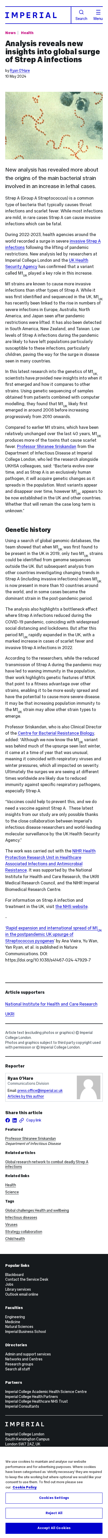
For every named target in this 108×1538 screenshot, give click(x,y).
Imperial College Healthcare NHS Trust (36, 1401)
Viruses (11, 1224)
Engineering (15, 1317)
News (10, 32)
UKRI (9, 1014)
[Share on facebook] (7, 1120)
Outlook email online (21, 1294)
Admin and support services (28, 1354)
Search (81, 18)
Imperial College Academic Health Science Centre (46, 1391)
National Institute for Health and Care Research (51, 1004)
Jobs (9, 1284)
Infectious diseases (21, 1217)
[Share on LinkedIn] (14, 1120)
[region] (54, 1492)
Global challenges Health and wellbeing (37, 1210)
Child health (15, 1238)
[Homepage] (38, 15)
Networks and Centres (23, 1359)
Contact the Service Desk (26, 1279)
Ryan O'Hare (20, 70)
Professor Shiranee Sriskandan (46, 446)
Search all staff (17, 1369)
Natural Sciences (19, 1326)
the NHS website (71, 906)
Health (27, 32)
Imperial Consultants (22, 1406)
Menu (98, 18)
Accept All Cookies (54, 1528)
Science (12, 1192)
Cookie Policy (25, 1487)
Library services (18, 1289)
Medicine (12, 1322)
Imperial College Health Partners (31, 1396)
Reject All (54, 1513)
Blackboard (14, 1274)
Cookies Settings (54, 1498)
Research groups (19, 1364)
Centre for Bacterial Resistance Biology (56, 733)
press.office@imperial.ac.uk (40, 1090)
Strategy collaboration (23, 1231)
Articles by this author (26, 1096)
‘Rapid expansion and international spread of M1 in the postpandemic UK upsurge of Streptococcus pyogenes (53, 934)
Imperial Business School (25, 1331)
